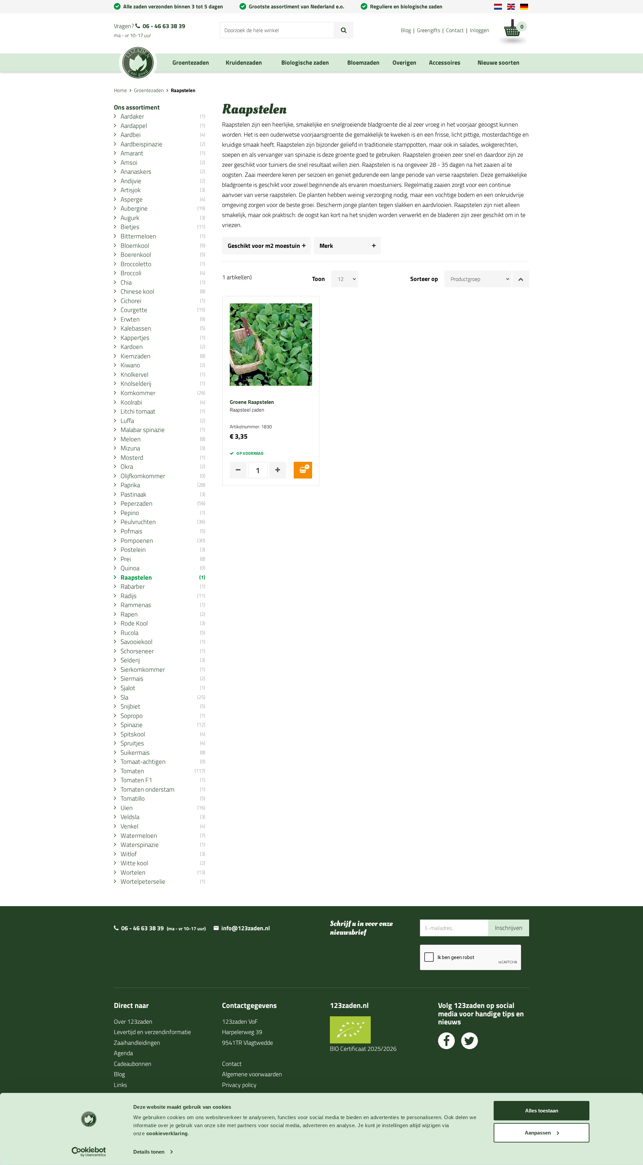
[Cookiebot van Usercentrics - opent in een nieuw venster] (89, 1152)
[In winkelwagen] (303, 470)
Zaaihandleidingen (137, 1042)
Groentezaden (149, 90)
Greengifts (428, 30)
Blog (406, 30)
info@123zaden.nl (245, 928)
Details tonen (148, 1152)
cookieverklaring (167, 1133)
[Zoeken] (343, 30)
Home (120, 90)
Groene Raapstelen (252, 402)
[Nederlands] (498, 7)
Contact (455, 30)
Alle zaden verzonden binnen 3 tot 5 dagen (173, 6)
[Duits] (524, 7)
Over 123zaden (133, 1021)
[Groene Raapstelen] (271, 344)
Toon (318, 279)
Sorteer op (424, 279)
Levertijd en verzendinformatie (152, 1031)
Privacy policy (239, 1084)
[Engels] (511, 7)
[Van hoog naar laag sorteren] (520, 279)
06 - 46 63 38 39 (164, 25)
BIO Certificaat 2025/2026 (363, 1048)
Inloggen (479, 30)
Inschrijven (508, 927)
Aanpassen (538, 1132)
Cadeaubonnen (132, 1063)
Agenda (123, 1053)
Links (120, 1084)
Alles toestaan (541, 1110)
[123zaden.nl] (138, 63)
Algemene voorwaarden (252, 1074)
